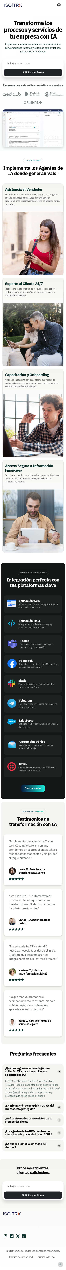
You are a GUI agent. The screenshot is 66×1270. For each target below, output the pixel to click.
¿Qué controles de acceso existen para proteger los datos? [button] (28, 1120)
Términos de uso (45, 1257)
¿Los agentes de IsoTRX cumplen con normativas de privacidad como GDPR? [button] (28, 1133)
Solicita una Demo (33, 72)
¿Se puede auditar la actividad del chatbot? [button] (25, 1145)
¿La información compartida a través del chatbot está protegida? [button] (29, 1107)
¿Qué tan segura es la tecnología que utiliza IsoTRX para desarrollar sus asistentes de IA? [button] (27, 1072)
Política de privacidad (21, 1257)
